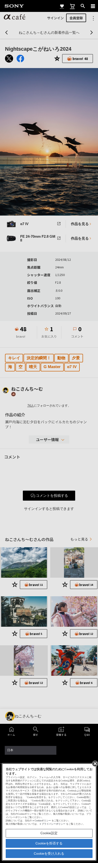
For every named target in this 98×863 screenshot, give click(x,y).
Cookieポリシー (42, 820)
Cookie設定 (49, 833)
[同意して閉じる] (94, 763)
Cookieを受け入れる (49, 853)
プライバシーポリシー (53, 824)
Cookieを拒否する (49, 843)
